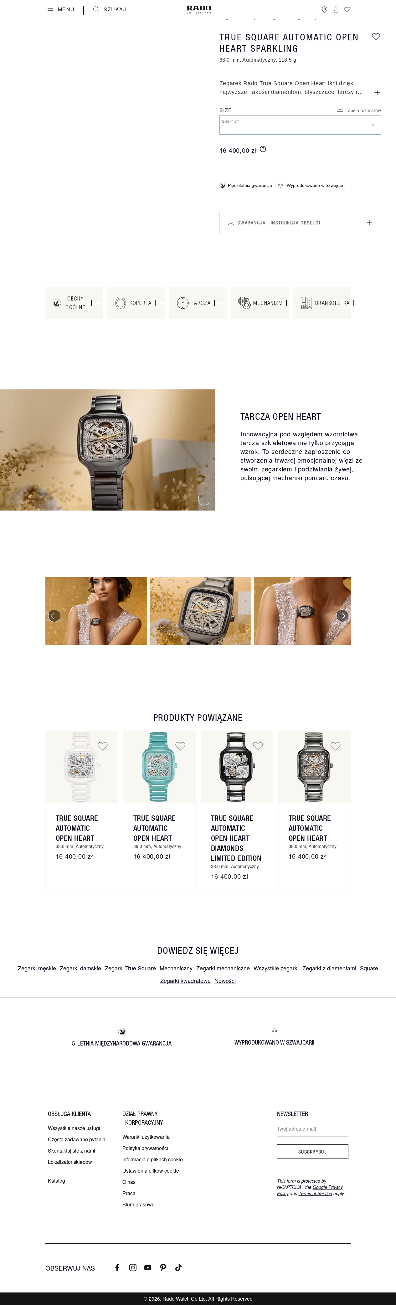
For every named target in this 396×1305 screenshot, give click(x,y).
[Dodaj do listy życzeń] (376, 36)
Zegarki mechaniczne (223, 968)
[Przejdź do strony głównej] (198, 9)
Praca (129, 1193)
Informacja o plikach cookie (152, 1159)
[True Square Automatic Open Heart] (82, 767)
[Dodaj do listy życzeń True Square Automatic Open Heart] (102, 746)
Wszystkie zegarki (276, 968)
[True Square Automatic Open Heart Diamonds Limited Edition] (237, 767)
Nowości (225, 980)
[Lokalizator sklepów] (325, 9)
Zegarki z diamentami (329, 968)
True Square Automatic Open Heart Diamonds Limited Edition (236, 838)
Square (369, 968)
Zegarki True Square (130, 968)
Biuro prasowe (138, 1204)
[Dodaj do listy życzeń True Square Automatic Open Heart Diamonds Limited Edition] (258, 746)
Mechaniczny (176, 968)
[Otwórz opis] (377, 92)
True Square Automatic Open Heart (77, 828)
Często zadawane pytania (76, 1139)
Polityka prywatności (145, 1148)
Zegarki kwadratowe (185, 980)
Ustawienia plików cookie (150, 1170)
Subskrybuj (312, 1151)
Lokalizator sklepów (70, 1161)
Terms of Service (315, 1193)
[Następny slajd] (342, 616)
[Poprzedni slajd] (54, 616)
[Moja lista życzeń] (347, 9)
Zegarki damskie (80, 968)
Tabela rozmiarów (363, 110)
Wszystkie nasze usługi (74, 1128)
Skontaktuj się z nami (71, 1150)
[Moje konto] (336, 9)
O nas (129, 1181)
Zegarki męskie (37, 968)
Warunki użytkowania (146, 1136)
